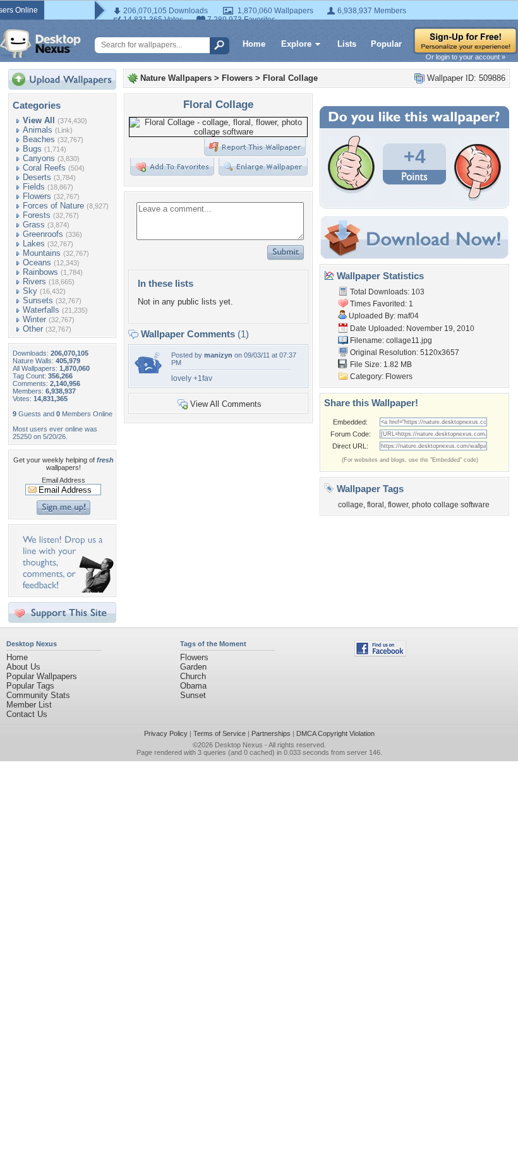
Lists (346, 44)
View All (39, 120)
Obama (193, 685)
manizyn (218, 355)
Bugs (32, 149)
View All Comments (226, 404)
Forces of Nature (53, 205)
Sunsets (38, 300)
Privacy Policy (166, 733)
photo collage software (451, 504)
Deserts (37, 177)
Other (33, 329)
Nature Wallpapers (176, 78)
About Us (23, 667)
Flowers (37, 196)
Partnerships (271, 733)
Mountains (42, 253)
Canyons (39, 158)
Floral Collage (290, 78)
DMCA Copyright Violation (335, 733)
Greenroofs (43, 234)
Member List (29, 704)
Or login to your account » (465, 57)
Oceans (37, 262)
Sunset (193, 695)
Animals (37, 130)
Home (254, 44)
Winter (34, 319)
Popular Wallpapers (41, 676)
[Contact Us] (66, 589)
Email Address (63, 480)
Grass (34, 224)
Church (193, 676)
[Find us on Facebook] (380, 653)
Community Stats (38, 695)
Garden (193, 667)
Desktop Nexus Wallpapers (40, 43)
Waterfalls (41, 310)
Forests (37, 215)
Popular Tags (30, 685)
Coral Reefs (44, 167)
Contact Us (26, 714)
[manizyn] (149, 370)
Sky (30, 291)
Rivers (34, 281)
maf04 (408, 315)
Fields (34, 186)
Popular (386, 44)
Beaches (39, 139)
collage (350, 504)
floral (375, 504)
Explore (296, 44)
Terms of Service (219, 733)
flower (398, 504)
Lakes (34, 243)
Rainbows (40, 272)
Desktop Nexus (239, 745)
